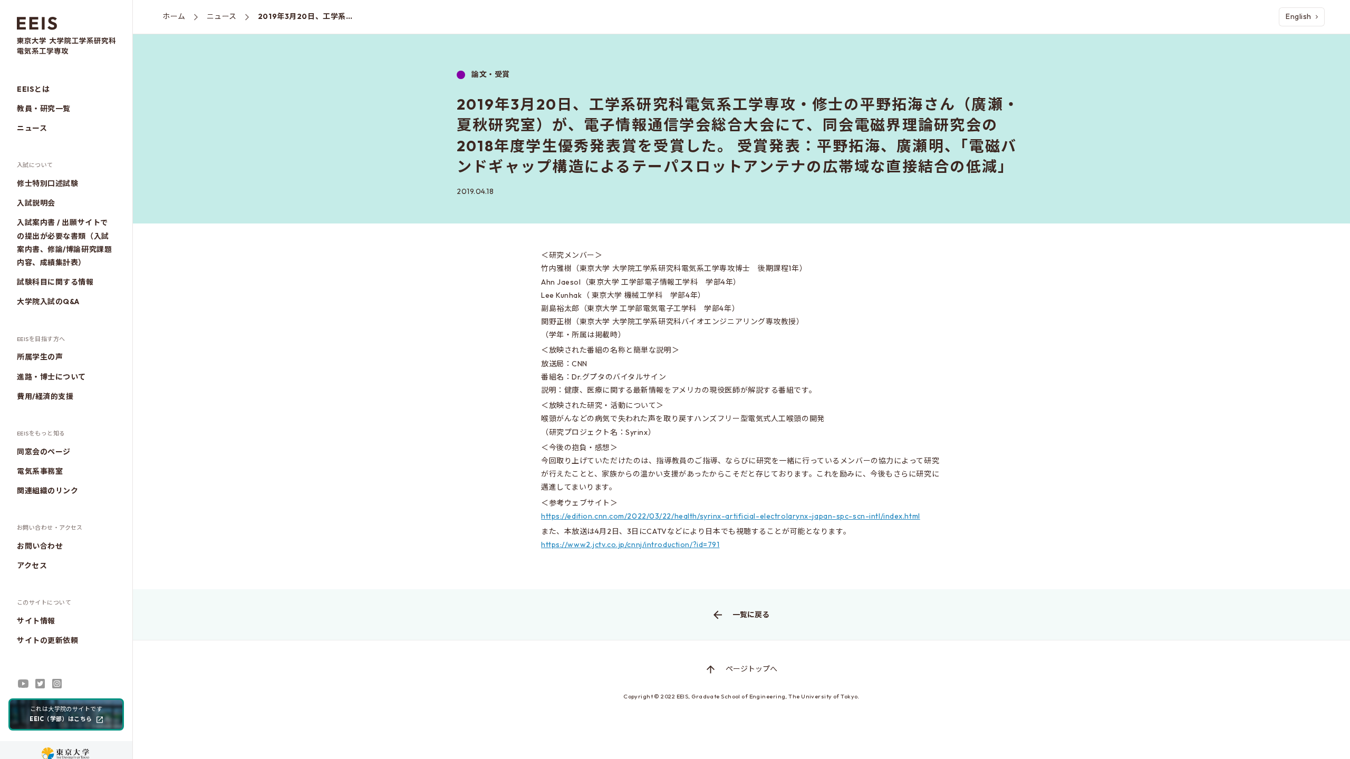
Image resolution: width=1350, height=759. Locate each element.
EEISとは (33, 89)
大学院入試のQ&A (48, 301)
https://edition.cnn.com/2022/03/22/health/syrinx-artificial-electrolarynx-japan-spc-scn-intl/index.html (730, 516)
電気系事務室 (40, 471)
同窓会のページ (44, 451)
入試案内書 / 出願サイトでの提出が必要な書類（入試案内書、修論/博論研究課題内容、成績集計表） (64, 242)
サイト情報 (36, 621)
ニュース (32, 128)
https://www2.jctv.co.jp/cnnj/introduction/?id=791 (630, 544)
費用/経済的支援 (45, 396)
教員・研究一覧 (44, 108)
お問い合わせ (40, 546)
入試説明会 (36, 203)
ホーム (174, 16)
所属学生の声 (40, 357)
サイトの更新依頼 (47, 640)
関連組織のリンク (47, 490)
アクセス (32, 565)
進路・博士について (51, 377)
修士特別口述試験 (47, 183)
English (1299, 16)
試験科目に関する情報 (55, 282)
